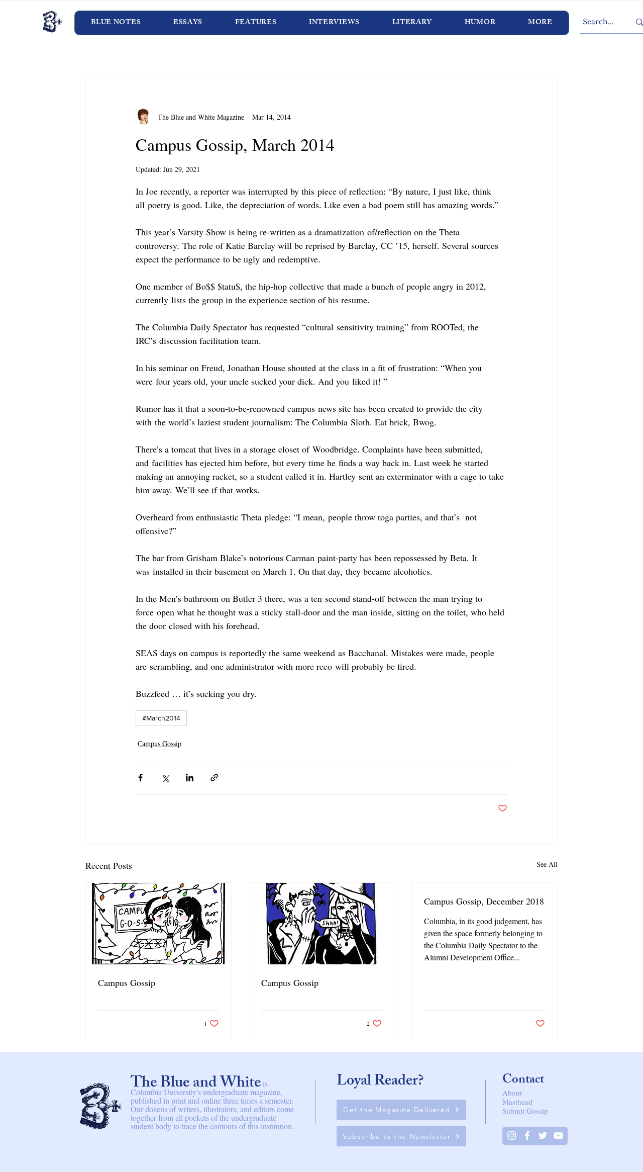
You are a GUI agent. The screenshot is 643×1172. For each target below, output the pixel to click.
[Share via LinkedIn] (189, 777)
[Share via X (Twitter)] (165, 777)
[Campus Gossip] (158, 923)
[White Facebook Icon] (527, 1135)
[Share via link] (214, 777)
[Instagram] (511, 1135)
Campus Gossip (159, 743)
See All (547, 864)
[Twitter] (543, 1135)
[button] (334, 23)
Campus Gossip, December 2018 (484, 901)
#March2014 (161, 718)
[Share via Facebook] (140, 777)
